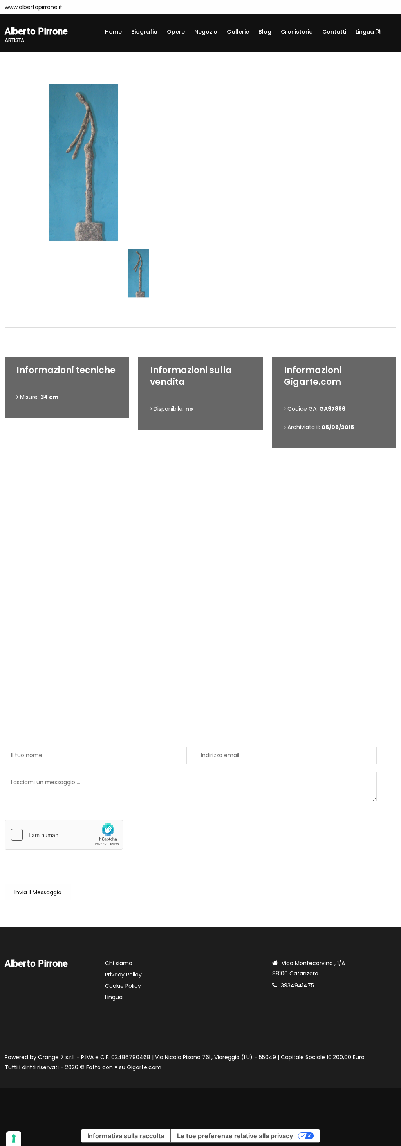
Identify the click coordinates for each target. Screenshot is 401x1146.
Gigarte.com (144, 1067)
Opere (176, 32)
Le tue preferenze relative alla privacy (235, 1136)
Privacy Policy (123, 974)
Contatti (334, 32)
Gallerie (238, 32)
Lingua (366, 32)
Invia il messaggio (37, 892)
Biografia (144, 32)
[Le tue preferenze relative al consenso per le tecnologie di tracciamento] (13, 1138)
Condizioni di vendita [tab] (204, 474)
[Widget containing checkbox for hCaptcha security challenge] (64, 835)
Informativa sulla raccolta (125, 1136)
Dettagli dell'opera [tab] (203, 314)
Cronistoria (297, 32)
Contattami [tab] (204, 660)
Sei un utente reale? (32, 815)
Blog (264, 32)
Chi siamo (118, 963)
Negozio (205, 32)
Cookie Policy (123, 986)
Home (113, 32)
